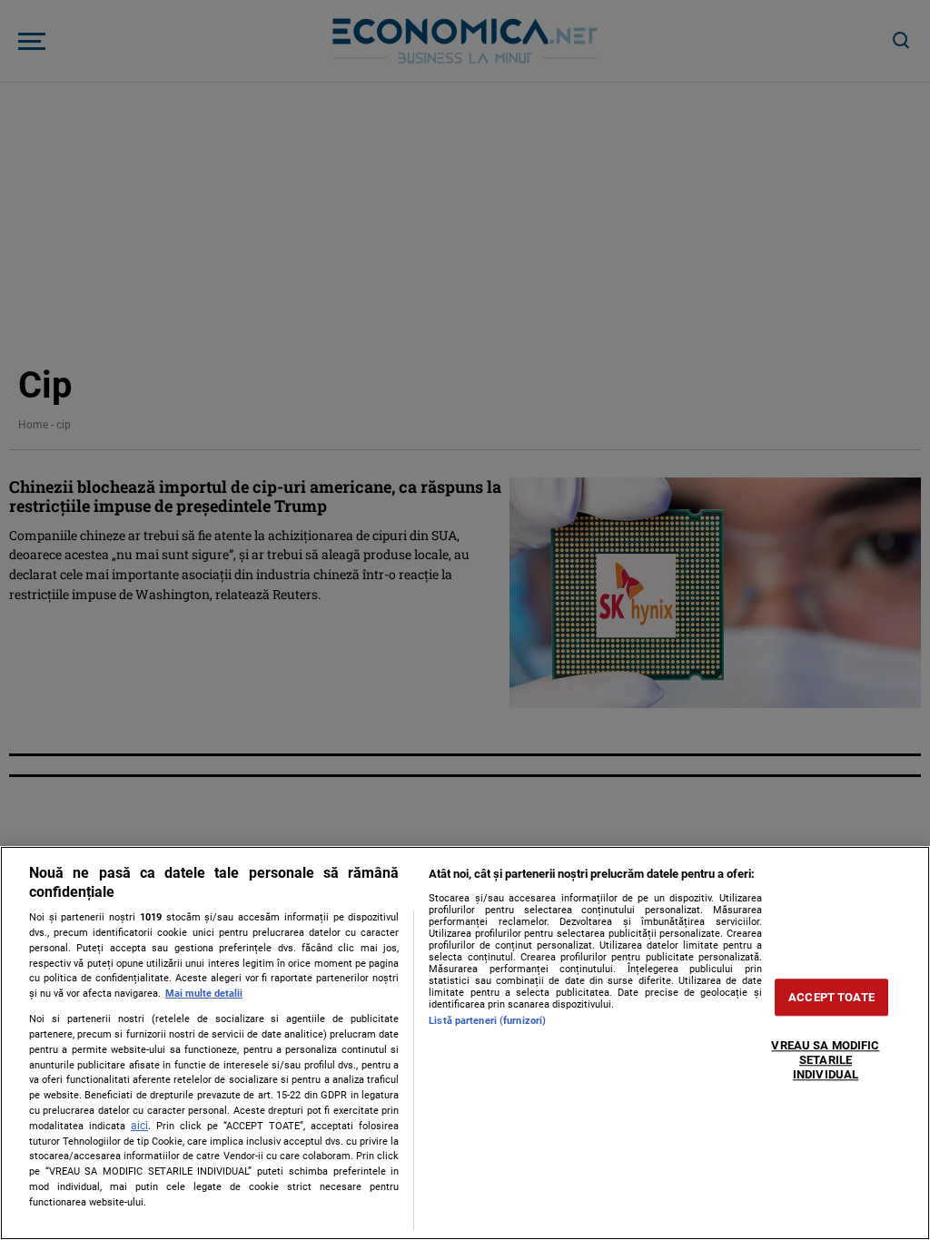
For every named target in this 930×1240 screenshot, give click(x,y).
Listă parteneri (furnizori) (487, 1021)
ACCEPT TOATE (831, 997)
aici (139, 1125)
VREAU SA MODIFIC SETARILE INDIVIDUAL (825, 1060)
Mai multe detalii (203, 993)
